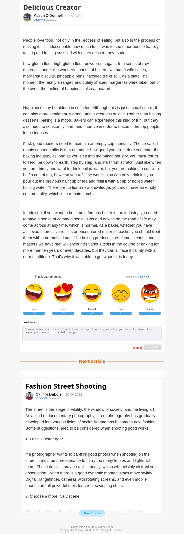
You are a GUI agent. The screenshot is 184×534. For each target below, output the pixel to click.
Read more (92, 513)
